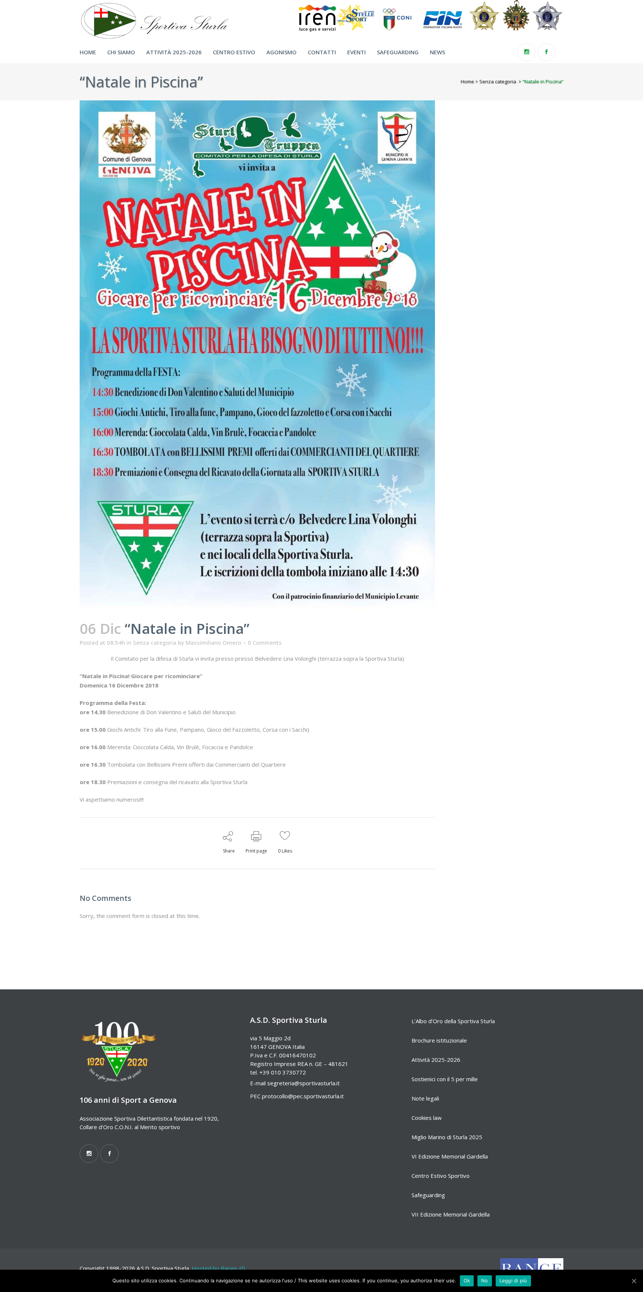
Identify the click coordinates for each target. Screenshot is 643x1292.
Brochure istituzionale (439, 1040)
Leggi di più (513, 1280)
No (484, 1280)
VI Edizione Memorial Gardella (450, 1156)
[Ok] (633, 1281)
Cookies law (427, 1117)
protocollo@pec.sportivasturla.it (303, 1096)
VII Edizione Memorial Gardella (451, 1214)
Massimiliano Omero (213, 642)
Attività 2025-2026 (436, 1059)
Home (467, 81)
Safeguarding (428, 1195)
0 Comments (265, 642)
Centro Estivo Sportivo (441, 1175)
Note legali (425, 1098)
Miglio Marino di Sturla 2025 (447, 1137)
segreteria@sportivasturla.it (303, 1083)
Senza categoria (497, 81)
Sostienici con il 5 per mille (445, 1079)
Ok (467, 1280)
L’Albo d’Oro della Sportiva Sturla (453, 1021)
